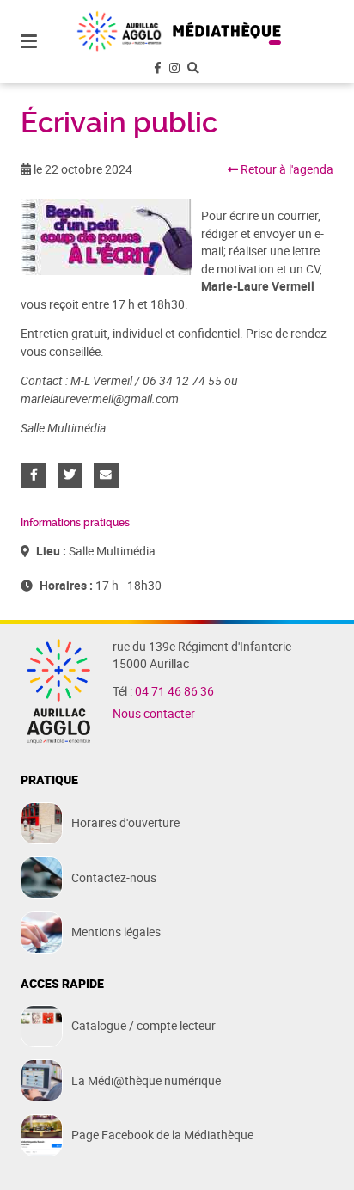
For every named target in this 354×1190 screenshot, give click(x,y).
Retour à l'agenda (285, 169)
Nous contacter (154, 713)
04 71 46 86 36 (174, 691)
